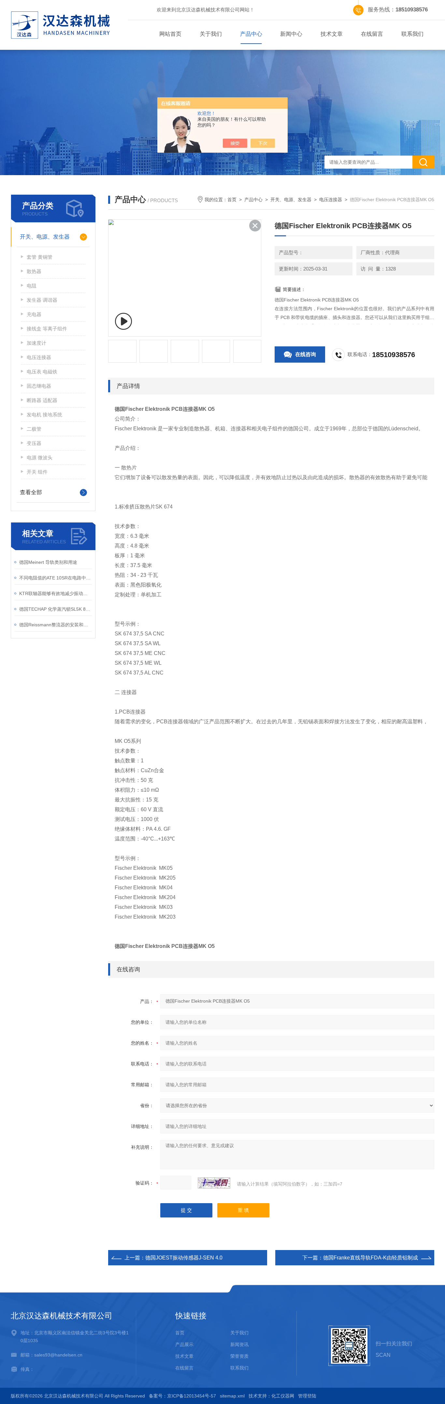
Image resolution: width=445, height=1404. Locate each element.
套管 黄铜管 (39, 257)
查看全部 (31, 492)
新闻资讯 (239, 1344)
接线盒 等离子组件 (47, 328)
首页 (232, 199)
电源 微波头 (39, 457)
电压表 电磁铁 (42, 371)
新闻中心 (291, 34)
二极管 (34, 429)
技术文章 (332, 34)
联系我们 (412, 34)
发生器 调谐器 (42, 300)
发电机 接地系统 (44, 414)
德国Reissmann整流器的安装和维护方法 (55, 624)
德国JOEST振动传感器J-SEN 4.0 (184, 1257)
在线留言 (372, 34)
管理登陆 (307, 1395)
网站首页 (170, 34)
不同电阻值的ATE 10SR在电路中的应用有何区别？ (55, 577)
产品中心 (251, 34)
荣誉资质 (239, 1356)
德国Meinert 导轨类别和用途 (48, 562)
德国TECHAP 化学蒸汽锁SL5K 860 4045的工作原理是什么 (55, 609)
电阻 (31, 285)
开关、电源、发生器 (45, 237)
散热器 (34, 271)
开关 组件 (37, 472)
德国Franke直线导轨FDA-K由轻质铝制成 (370, 1257)
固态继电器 (39, 386)
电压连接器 (39, 357)
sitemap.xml (232, 1395)
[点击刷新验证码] (214, 1183)
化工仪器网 (282, 1395)
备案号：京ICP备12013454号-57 (182, 1395)
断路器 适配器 (42, 400)
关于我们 (211, 34)
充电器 (34, 314)
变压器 (34, 443)
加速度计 (36, 343)
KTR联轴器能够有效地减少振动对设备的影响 (55, 593)
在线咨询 (305, 354)
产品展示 (184, 1344)
